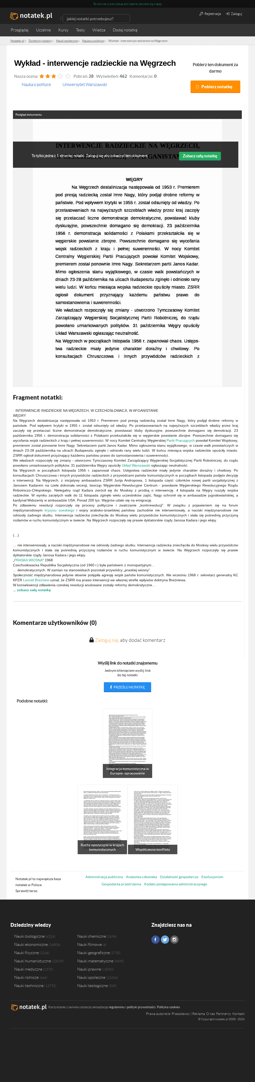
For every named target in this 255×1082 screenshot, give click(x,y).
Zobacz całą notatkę (200, 156)
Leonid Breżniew (36, 580)
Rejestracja (212, 14)
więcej (158, 3)
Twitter (165, 939)
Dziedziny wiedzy (30, 925)
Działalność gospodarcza (179, 877)
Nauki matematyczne (95, 961)
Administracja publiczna (104, 877)
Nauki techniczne (29, 985)
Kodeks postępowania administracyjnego (175, 884)
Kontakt (238, 1014)
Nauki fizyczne (26, 952)
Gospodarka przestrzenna (121, 884)
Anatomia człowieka (141, 877)
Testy (80, 30)
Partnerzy (223, 1014)
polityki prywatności (141, 1007)
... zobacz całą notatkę (32, 590)
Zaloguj (236, 14)
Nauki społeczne (91, 977)
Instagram (174, 939)
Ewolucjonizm (212, 877)
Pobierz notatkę (216, 86)
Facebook (155, 939)
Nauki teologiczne (92, 985)
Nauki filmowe (89, 944)
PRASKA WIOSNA (28, 560)
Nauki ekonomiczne (31, 944)
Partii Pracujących (181, 440)
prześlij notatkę (129, 687)
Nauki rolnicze (26, 977)
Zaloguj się (106, 640)
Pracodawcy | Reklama (188, 1014)
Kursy (63, 30)
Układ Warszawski (136, 465)
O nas (210, 1014)
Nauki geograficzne (93, 952)
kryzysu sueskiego (59, 510)
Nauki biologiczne (29, 936)
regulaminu (117, 1007)
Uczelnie (43, 30)
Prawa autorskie (158, 1014)
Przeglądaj (20, 30)
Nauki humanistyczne (32, 961)
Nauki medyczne (28, 969)
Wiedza (98, 30)
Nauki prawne (89, 969)
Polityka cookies (168, 1007)
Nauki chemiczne (91, 936)
